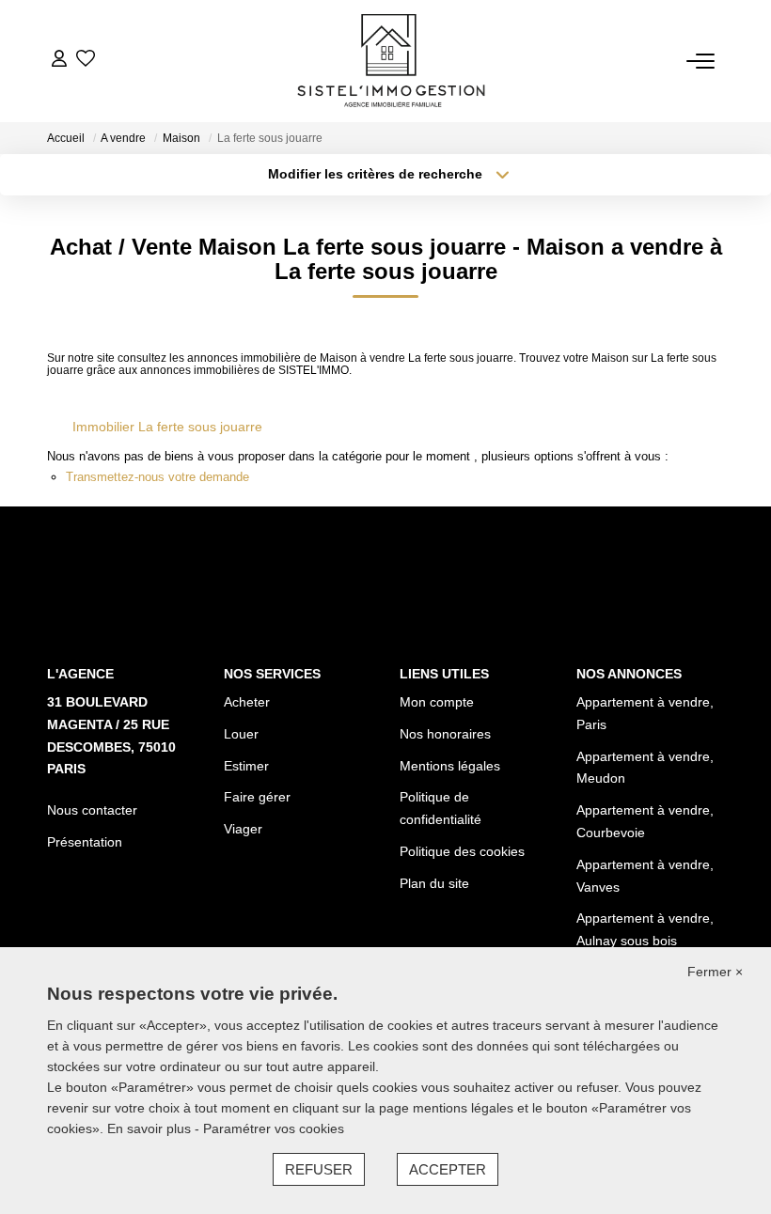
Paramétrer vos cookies (273, 1128)
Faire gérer (257, 796)
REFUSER (319, 1169)
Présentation (84, 841)
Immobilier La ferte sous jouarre (167, 426)
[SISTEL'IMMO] (391, 61)
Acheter (247, 701)
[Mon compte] (59, 60)
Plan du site (434, 883)
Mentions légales (450, 765)
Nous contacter (92, 809)
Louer (241, 733)
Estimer (246, 765)
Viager (243, 828)
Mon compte (437, 701)
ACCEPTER (447, 1169)
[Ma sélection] (85, 60)
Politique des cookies (462, 851)
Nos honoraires (445, 733)
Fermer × (715, 971)
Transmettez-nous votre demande (157, 477)
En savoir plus (151, 1128)
